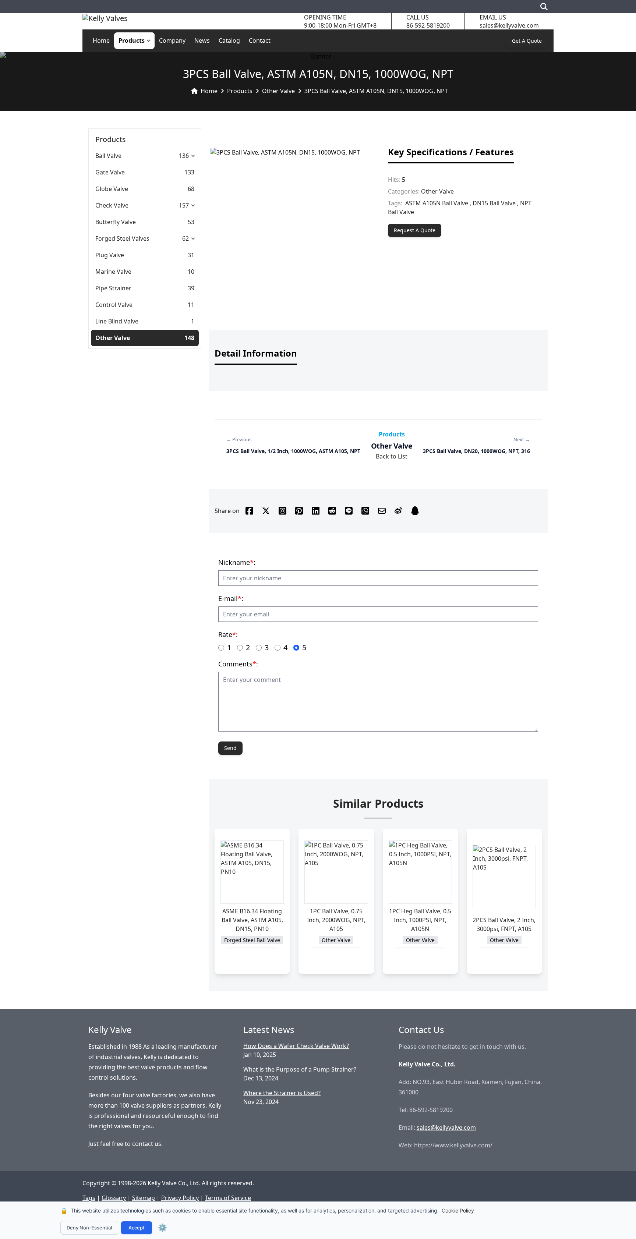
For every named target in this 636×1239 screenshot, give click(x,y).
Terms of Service (228, 1198)
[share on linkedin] (315, 510)
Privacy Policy (180, 1198)
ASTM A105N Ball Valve (436, 203)
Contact (260, 40)
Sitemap (143, 1198)
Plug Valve (109, 255)
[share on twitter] (266, 510)
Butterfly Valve (115, 222)
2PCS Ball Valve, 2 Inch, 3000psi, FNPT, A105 (504, 924)
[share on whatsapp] (365, 510)
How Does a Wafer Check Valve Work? (296, 1046)
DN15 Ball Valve (494, 203)
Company (172, 40)
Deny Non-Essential (89, 1228)
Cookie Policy (458, 1210)
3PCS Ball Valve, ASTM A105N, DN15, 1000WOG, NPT (376, 91)
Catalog (229, 40)
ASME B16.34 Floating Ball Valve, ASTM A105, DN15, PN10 (252, 920)
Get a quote (527, 40)
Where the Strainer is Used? (282, 1093)
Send (230, 747)
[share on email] (382, 510)
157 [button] (184, 205)
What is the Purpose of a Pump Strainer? (299, 1069)
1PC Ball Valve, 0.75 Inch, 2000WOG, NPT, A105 (336, 920)
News (202, 40)
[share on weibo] (398, 510)
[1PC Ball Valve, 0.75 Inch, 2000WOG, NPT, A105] (336, 872)
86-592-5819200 (428, 25)
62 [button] (185, 238)
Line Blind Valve (116, 321)
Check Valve (111, 205)
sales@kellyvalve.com (509, 25)
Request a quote (414, 230)
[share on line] (349, 510)
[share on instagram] (282, 510)
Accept (136, 1228)
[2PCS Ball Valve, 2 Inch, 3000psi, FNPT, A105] (504, 876)
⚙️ (162, 1227)
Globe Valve (111, 189)
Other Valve (278, 91)
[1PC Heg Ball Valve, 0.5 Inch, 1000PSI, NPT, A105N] (420, 872)
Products (132, 40)
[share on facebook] (249, 510)
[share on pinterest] (299, 510)
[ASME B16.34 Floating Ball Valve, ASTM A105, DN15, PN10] (252, 872)
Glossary (114, 1198)
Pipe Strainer (113, 288)
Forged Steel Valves (122, 238)
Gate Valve (110, 172)
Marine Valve (113, 272)
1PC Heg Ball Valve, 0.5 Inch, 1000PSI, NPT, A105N (420, 920)
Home (101, 40)
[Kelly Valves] (105, 21)
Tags (88, 1198)
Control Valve (113, 305)
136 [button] (184, 156)
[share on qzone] (415, 510)
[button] (150, 40)
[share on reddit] (332, 510)
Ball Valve (108, 156)
